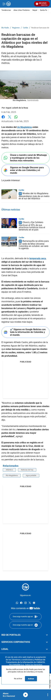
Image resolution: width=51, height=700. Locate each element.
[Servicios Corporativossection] (47, 642)
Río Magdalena (12, 475)
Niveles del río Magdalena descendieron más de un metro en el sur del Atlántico (34, 196)
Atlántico (9, 470)
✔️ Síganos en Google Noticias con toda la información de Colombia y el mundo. (28, 332)
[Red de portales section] (47, 635)
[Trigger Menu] (3, 4)
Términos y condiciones (22, 659)
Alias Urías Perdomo (21, 10)
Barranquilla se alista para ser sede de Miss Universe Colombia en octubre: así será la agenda (34, 245)
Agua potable (31, 475)
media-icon (25, 694)
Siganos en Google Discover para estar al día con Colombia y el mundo (27, 170)
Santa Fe (43, 10)
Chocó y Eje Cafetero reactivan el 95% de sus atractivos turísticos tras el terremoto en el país (32, 226)
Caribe (25, 28)
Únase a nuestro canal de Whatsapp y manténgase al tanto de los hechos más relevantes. (28, 158)
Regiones (16, 28)
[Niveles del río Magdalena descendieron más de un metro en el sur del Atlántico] (9, 194)
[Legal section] (47, 649)
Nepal (34, 10)
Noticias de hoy (27, 470)
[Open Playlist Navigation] (47, 694)
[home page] (25, 587)
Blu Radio (5, 28)
